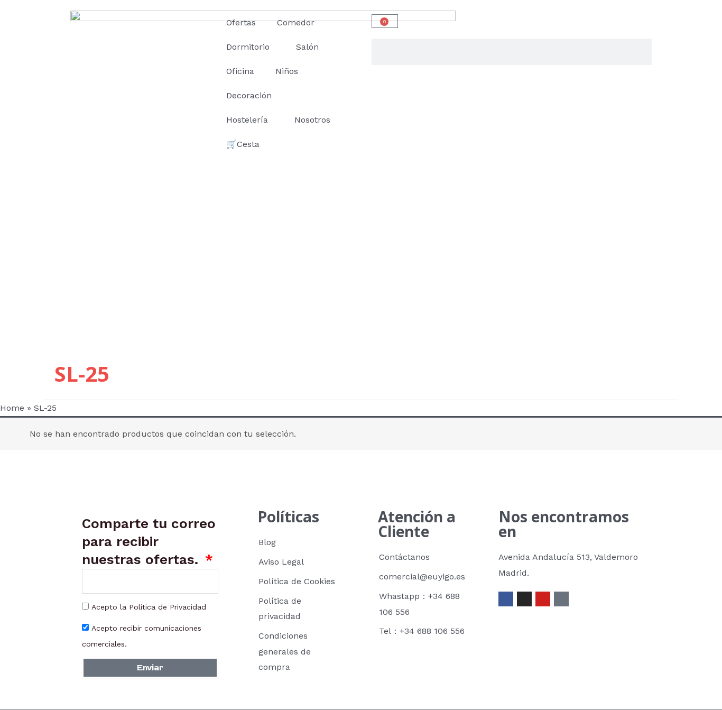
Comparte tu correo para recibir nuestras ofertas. (149, 541)
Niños (286, 71)
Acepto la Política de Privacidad (148, 607)
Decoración (249, 95)
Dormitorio (248, 47)
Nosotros (312, 120)
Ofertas (241, 22)
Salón (307, 47)
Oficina (240, 71)
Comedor (295, 22)
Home (12, 408)
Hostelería (247, 120)
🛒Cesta (243, 144)
